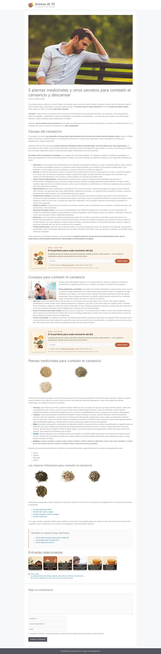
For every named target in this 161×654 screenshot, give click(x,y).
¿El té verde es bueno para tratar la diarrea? (52, 538)
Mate (35, 424)
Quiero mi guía (122, 261)
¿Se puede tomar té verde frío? (47, 540)
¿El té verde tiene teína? (45, 542)
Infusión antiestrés (40, 517)
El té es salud (34, 574)
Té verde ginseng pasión (42, 509)
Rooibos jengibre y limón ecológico (46, 514)
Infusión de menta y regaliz (43, 512)
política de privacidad (68, 265)
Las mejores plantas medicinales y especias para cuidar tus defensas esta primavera (56, 576)
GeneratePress (95, 651)
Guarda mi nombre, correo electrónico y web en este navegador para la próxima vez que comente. (67, 633)
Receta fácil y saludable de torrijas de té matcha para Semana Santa (51, 578)
